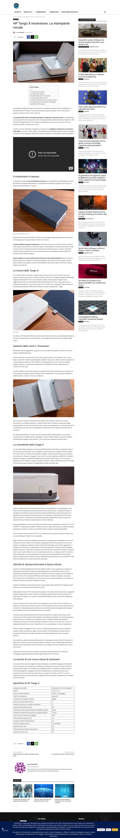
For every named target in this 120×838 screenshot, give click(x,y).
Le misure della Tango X (37, 94)
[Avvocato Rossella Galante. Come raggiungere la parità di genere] (22, 791)
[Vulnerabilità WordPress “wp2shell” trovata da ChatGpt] (92, 308)
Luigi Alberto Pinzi (94, 46)
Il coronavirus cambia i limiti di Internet (62, 754)
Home (14, 17)
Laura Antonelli (20, 32)
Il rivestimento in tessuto (37, 92)
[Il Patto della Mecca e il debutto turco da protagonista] (92, 65)
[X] (32, 37)
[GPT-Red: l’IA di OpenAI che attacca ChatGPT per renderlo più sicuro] (92, 271)
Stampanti (19, 17)
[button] (105, 12)
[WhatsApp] (36, 37)
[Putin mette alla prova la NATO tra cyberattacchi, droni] (92, 97)
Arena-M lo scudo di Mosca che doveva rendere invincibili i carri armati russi (91, 42)
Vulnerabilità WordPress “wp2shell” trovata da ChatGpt (90, 318)
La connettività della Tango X (39, 98)
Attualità (81, 79)
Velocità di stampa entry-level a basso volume (44, 100)
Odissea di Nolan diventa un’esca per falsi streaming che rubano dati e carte (92, 214)
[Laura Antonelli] (14, 32)
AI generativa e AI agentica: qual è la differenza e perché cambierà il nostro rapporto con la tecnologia (92, 177)
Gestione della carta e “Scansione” (40, 96)
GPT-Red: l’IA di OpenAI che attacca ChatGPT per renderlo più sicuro (92, 283)
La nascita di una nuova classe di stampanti (43, 102)
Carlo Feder (87, 287)
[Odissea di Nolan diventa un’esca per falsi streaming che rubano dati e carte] (92, 202)
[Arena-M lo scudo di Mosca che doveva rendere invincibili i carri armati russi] (92, 31)
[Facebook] (28, 37)
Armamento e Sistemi (83, 46)
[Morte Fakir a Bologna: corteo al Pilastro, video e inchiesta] (92, 239)
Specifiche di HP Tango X (38, 104)
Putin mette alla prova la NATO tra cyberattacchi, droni (92, 108)
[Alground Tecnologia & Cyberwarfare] (27, 5)
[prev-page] (14, 807)
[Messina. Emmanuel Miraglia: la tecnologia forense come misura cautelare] (64, 791)
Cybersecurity (82, 218)
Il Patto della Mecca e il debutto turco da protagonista (91, 75)
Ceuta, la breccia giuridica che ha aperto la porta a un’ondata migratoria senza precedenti (91, 143)
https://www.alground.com (33, 766)
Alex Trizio (86, 79)
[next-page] (17, 807)
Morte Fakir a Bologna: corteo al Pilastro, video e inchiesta (91, 249)
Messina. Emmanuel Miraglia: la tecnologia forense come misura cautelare (63, 801)
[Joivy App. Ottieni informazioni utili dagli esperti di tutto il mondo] (43, 791)
